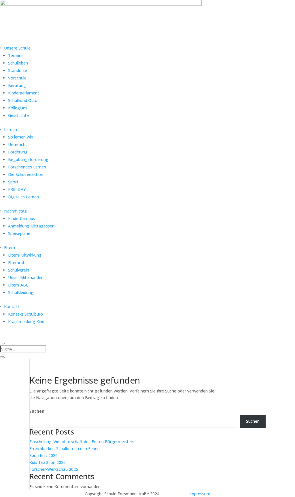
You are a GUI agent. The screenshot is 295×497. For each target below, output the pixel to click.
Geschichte (18, 115)
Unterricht (17, 144)
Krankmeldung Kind (26, 321)
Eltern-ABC (18, 285)
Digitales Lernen (23, 197)
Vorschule (17, 78)
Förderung (18, 152)
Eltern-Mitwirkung (24, 255)
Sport (13, 182)
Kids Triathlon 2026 (47, 462)
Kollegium (17, 108)
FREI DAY (17, 189)
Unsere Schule (17, 48)
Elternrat (16, 262)
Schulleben (18, 63)
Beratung (17, 85)
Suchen (36, 411)
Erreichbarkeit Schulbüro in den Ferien (64, 448)
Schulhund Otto (22, 100)
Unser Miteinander (25, 277)
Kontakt (11, 306)
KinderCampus (21, 218)
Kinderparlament (23, 93)
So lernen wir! (20, 137)
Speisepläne (19, 233)
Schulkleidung (20, 292)
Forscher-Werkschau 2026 (53, 469)
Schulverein (18, 270)
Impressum (199, 493)
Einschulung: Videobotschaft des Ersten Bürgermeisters (81, 441)
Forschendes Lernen (27, 167)
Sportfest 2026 (43, 455)
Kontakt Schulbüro (25, 314)
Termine (16, 55)
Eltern (9, 247)
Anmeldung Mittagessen (31, 226)
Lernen (10, 129)
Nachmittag (15, 211)
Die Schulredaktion (25, 174)
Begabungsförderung (28, 159)
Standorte (17, 70)
